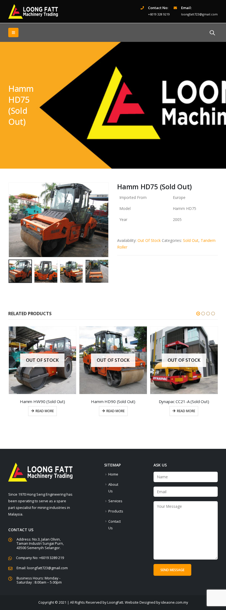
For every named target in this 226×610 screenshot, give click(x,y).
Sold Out (190, 240)
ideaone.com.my (174, 602)
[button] (198, 313)
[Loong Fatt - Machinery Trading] (33, 11)
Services (115, 501)
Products (115, 511)
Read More (45, 411)
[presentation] (15, 220)
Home (113, 474)
